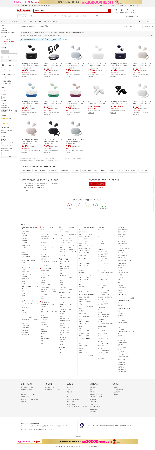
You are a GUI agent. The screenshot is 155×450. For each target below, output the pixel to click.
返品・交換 (92, 392)
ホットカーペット (26, 267)
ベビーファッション (103, 287)
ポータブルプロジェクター (47, 265)
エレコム (3, 90)
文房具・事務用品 (122, 263)
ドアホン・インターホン (104, 343)
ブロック (100, 277)
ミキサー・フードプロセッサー (29, 317)
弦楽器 (61, 282)
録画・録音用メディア (46, 236)
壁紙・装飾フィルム (122, 345)
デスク (119, 327)
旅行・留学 (62, 302)
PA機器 (62, 264)
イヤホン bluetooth (26, 170)
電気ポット (24, 310)
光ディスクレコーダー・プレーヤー (49, 239)
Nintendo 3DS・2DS (84, 268)
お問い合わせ (93, 411)
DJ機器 (62, 280)
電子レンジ (98, 16)
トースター (24, 298)
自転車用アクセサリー (123, 234)
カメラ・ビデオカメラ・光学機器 (49, 234)
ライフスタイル (64, 313)
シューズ (120, 239)
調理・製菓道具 (83, 232)
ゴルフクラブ (121, 236)
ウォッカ (100, 241)
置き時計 (120, 292)
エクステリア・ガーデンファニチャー (106, 355)
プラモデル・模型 (102, 258)
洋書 (61, 334)
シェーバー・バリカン (46, 309)
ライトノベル (63, 337)
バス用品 (120, 275)
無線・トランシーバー (46, 259)
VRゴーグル (63, 255)
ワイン (100, 232)
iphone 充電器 (64, 170)
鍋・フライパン (83, 229)
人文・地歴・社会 (64, 318)
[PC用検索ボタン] (109, 11)
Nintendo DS (82, 286)
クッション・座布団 (122, 322)
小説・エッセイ (64, 323)
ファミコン (82, 289)
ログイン (128, 16)
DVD (61, 354)
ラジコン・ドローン (103, 263)
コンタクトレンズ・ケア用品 (86, 306)
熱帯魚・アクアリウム (103, 316)
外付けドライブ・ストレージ (48, 289)
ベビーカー (101, 299)
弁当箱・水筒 (82, 243)
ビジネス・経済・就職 (65, 309)
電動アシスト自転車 (122, 232)
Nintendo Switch (83, 261)
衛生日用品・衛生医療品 (85, 301)
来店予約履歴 (70, 401)
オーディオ (43, 232)
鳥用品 (100, 321)
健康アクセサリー (83, 352)
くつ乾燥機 (24, 243)
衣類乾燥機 (24, 238)
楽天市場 (135, 6)
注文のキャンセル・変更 (96, 394)
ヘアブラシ (43, 307)
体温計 (42, 343)
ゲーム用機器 (44, 294)
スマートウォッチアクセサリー (67, 249)
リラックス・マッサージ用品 (86, 355)
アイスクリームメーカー (27, 334)
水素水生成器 (25, 330)
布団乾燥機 (24, 240)
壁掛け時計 (120, 290)
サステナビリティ (85, 446)
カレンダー (62, 311)
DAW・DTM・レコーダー (66, 266)
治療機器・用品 (83, 299)
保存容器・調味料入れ (84, 236)
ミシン (23, 249)
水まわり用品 (82, 255)
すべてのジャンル (5, 21)
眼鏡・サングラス (122, 257)
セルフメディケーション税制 (28, 429)
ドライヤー (51, 16)
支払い (91, 389)
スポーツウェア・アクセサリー (125, 255)
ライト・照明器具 (26, 256)
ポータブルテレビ (45, 252)
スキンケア (82, 319)
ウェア (119, 246)
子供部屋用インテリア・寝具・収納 (126, 332)
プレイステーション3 (84, 277)
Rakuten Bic (24, 10)
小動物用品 (101, 319)
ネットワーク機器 (45, 287)
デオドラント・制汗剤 (84, 330)
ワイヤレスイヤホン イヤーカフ (127, 170)
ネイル (80, 328)
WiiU (80, 282)
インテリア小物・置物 (123, 356)
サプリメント (82, 341)
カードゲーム (101, 268)
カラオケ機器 (63, 287)
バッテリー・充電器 (65, 242)
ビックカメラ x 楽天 (22, 6)
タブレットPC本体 (64, 232)
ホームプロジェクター (46, 242)
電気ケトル (24, 312)
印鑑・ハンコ (121, 265)
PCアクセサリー (45, 275)
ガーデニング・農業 (103, 352)
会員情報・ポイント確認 (73, 399)
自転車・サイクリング (123, 229)
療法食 (100, 335)
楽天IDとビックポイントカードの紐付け (77, 406)
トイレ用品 (120, 277)
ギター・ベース (64, 273)
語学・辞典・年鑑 (64, 327)
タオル (119, 279)
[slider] (1, 54)
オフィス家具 (121, 354)
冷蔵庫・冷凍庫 (25, 231)
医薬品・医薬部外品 (84, 297)
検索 (10, 60)
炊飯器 (23, 293)
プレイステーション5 (84, 263)
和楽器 (61, 284)
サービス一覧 (67, 446)
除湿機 (23, 283)
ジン (99, 234)
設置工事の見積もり (26, 397)
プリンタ (43, 280)
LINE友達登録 (93, 404)
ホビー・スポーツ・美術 (66, 304)
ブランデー (101, 243)
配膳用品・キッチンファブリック (87, 246)
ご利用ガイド (101, 6)
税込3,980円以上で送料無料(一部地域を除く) (39, 6)
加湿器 (23, 281)
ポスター (62, 344)
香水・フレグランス (84, 335)
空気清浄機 (66, 16)
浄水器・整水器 (25, 327)
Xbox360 (81, 272)
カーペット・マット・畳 (123, 340)
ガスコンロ (24, 307)
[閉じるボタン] (152, 32)
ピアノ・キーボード (65, 261)
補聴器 (42, 329)
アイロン (24, 247)
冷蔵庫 (80, 16)
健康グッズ (82, 350)
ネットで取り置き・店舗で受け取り (29, 399)
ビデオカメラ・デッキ (46, 245)
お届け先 (3, 94)
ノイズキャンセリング (6, 70)
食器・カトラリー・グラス (85, 234)
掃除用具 (120, 268)
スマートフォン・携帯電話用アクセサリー (68, 234)
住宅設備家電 (25, 254)
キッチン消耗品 (83, 239)
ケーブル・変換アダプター (66, 240)
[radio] (2, 28)
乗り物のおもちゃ (102, 256)
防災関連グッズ (102, 348)
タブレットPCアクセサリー (66, 238)
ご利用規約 (115, 394)
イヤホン (58, 16)
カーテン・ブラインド (123, 338)
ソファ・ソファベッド (123, 320)
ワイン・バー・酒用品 (84, 253)
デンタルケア (44, 320)
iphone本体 (113, 170)
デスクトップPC (45, 270)
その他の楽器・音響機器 (66, 289)
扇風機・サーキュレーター (28, 279)
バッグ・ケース (121, 241)
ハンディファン (53, 170)
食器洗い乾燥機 (25, 325)
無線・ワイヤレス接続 (6, 83)
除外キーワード (5, 150)
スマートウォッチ (122, 294)
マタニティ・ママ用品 (103, 290)
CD (61, 352)
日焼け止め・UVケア (84, 333)
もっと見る (25, 190)
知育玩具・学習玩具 (103, 254)
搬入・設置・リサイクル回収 (28, 394)
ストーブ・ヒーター (26, 265)
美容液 (80, 326)
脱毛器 (42, 315)
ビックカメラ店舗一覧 (120, 6)
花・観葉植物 (101, 359)
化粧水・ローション (84, 321)
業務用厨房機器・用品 (84, 248)
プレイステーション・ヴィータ (86, 275)
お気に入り (70, 389)
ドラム (61, 270)
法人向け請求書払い (72, 404)
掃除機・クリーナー (26, 245)
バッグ (119, 302)
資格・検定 (62, 339)
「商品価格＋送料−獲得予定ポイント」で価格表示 (32, 26)
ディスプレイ (44, 277)
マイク (3, 67)
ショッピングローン (26, 392)
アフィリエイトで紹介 (95, 406)
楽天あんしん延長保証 (26, 389)
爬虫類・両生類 (102, 326)
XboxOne (81, 270)
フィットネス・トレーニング (125, 248)
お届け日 (3, 100)
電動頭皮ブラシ (44, 322)
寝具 (119, 311)
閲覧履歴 (69, 392)
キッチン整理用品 (83, 241)
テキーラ (100, 246)
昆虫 (99, 328)
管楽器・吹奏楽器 (64, 268)
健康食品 (81, 348)
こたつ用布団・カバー (123, 352)
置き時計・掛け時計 (122, 342)
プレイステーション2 (84, 279)
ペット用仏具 (101, 330)
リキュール (101, 239)
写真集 (61, 341)
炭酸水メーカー (25, 323)
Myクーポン (70, 397)
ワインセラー (25, 314)
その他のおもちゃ (102, 279)
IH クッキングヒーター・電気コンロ (30, 320)
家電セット (32, 16)
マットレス (120, 313)
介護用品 (81, 308)
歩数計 (42, 336)
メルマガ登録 (93, 401)
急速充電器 (75, 170)
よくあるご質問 (110, 6)
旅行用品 (120, 305)
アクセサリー (63, 275)
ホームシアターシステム (47, 247)
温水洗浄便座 (44, 331)
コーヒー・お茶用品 (84, 250)
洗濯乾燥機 (24, 236)
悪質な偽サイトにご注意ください (44, 429)
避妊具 (80, 304)
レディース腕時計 (122, 287)
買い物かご (70, 387)
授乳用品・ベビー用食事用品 (105, 297)
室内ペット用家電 (102, 333)
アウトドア (120, 253)
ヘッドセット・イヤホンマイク (67, 245)
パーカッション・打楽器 (66, 277)
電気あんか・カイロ (26, 274)
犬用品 (100, 312)
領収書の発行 (93, 399)
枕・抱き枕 (120, 315)
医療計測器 (82, 311)
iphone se (103, 170)
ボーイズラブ (63, 325)
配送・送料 (92, 387)
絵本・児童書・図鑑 (65, 297)
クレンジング (82, 323)
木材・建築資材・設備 (103, 350)
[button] (5, 52)
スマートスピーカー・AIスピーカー (49, 261)
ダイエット (82, 343)
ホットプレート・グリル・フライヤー (30, 304)
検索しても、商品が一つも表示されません (34, 187)
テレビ (91, 16)
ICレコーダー (44, 249)
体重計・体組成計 (45, 338)
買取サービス (24, 401)
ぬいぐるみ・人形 (102, 251)
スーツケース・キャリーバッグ (125, 300)
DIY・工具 (100, 341)
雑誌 (61, 316)
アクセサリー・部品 (46, 256)
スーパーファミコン (84, 291)
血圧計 (42, 340)
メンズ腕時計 (121, 285)
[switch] (16, 111)
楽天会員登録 (134, 16)
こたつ (23, 269)
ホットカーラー (44, 317)
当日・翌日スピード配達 (27, 387)
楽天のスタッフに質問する (97, 184)
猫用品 (100, 309)
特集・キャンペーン (49, 387)
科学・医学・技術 (64, 330)
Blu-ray (62, 350)
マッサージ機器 (44, 327)
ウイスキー (101, 229)
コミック (62, 295)
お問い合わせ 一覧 (75, 446)
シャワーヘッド (44, 324)
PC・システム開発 (64, 332)
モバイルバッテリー (40, 170)
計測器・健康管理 (83, 345)
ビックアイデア (41, 16)
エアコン (73, 16)
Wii (80, 284)
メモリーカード (44, 254)
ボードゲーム (101, 270)
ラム (99, 236)
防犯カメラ (101, 345)
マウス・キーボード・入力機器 (48, 291)
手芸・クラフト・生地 (123, 272)
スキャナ (43, 282)
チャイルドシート (102, 301)
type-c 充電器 (143, 170)
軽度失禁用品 (82, 313)
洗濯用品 (120, 270)
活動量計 (43, 334)
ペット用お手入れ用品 (103, 314)
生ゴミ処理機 (25, 332)
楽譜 (61, 307)
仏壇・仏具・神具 (122, 371)
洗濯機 (85, 16)
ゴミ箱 (119, 349)
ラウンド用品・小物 (122, 243)
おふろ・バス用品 (102, 292)
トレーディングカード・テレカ (105, 272)
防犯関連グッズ (121, 364)
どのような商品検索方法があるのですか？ (34, 185)
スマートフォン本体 (65, 229)
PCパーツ (43, 296)
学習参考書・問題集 (65, 320)
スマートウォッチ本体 (65, 247)
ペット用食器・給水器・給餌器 (105, 323)
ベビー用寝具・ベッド (103, 294)
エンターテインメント (65, 300)
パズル (100, 265)
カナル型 (3, 77)
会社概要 (130, 6)
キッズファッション (103, 285)
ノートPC (43, 273)
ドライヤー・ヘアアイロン (47, 304)
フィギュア (101, 261)
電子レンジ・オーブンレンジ (29, 291)
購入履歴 (69, 394)
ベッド (119, 318)
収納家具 (120, 335)
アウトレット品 (121, 362)
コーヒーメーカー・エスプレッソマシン (30, 300)
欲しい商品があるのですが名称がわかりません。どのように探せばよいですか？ (43, 183)
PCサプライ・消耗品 (46, 284)
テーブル (120, 325)
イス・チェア (121, 329)
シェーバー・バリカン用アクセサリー (49, 312)
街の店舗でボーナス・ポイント (52, 389)
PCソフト (43, 298)
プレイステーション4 (84, 265)
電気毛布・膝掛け (26, 272)
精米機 (23, 295)
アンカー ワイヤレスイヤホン (89, 170)
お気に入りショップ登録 (96, 397)
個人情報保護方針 (116, 392)
